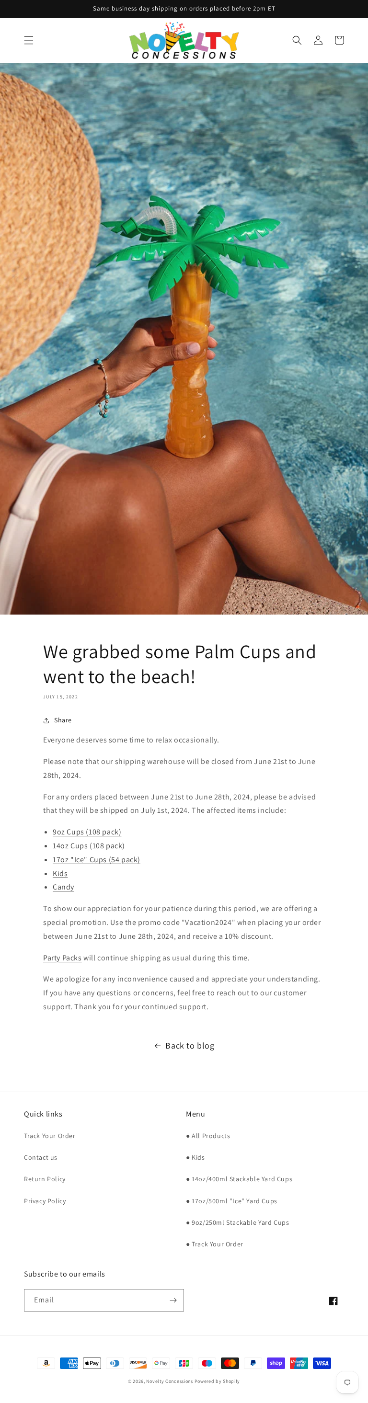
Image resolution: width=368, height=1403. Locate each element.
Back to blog (189, 1045)
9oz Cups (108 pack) (87, 832)
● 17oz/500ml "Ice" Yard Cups (231, 1201)
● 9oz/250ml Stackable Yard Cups (237, 1222)
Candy (63, 887)
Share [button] (63, 720)
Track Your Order (50, 1135)
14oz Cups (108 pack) (89, 846)
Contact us (41, 1157)
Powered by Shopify (218, 1381)
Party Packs (62, 958)
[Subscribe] (173, 1300)
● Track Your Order (214, 1244)
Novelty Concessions (169, 1381)
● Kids (195, 1157)
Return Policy (45, 1179)
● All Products (208, 1135)
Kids (60, 873)
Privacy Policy (45, 1201)
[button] (28, 40)
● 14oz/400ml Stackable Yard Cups (239, 1179)
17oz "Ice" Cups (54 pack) (96, 860)
